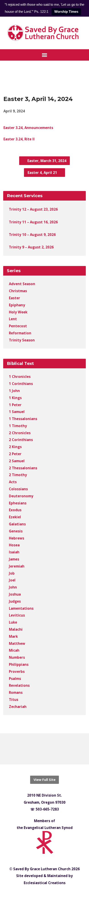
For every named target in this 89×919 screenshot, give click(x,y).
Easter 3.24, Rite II (19, 139)
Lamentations (21, 608)
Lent (13, 319)
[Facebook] (41, 749)
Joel (12, 580)
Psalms (15, 678)
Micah (14, 650)
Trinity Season (22, 340)
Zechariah (17, 706)
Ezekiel (15, 517)
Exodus (15, 510)
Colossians (18, 489)
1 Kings (15, 397)
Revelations (19, 685)
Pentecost (18, 326)
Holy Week (18, 312)
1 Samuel (17, 411)
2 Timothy (18, 474)
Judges (15, 601)
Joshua (15, 594)
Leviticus (17, 615)
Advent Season (22, 283)
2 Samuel (17, 461)
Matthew (17, 643)
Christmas (18, 291)
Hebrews (16, 538)
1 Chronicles (20, 376)
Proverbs (17, 671)
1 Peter (15, 405)
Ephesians (17, 503)
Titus (13, 699)
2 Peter (15, 454)
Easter (14, 298)
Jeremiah (16, 566)
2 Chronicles (20, 433)
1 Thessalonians (23, 418)
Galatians (17, 524)
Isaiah (14, 552)
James (14, 559)
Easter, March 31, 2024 (46, 160)
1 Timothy (18, 425)
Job (12, 573)
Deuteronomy (21, 496)
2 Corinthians (21, 439)
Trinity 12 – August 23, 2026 (33, 209)
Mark (13, 636)
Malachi (16, 629)
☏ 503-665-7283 (44, 809)
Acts (13, 482)
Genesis (16, 531)
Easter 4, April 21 (43, 172)
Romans (16, 692)
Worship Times (66, 11)
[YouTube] (48, 749)
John (13, 587)
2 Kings (15, 446)
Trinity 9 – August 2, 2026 (31, 247)
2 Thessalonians (23, 468)
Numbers (17, 657)
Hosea (14, 545)
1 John (14, 390)
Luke (13, 622)
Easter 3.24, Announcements (28, 127)
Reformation (20, 333)
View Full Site (44, 779)
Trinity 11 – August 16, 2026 (33, 222)
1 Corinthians (21, 383)
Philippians (19, 664)
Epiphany (17, 305)
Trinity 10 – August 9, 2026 (32, 234)
